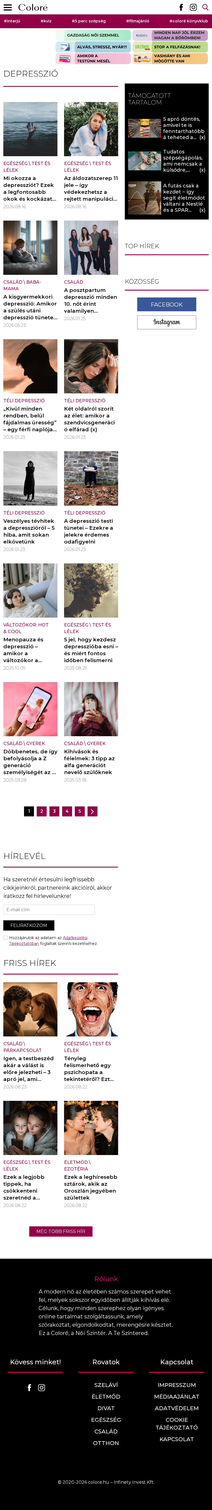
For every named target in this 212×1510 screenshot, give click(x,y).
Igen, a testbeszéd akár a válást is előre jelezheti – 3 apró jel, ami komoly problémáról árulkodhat (28, 1079)
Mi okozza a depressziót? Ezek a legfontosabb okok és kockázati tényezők (28, 192)
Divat (106, 1408)
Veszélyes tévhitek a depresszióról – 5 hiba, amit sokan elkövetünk (29, 531)
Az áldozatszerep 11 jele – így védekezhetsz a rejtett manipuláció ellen (91, 192)
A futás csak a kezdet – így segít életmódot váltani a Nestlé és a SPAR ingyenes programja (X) (184, 204)
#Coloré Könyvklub (188, 21)
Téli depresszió (24, 400)
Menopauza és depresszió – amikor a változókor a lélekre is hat (23, 653)
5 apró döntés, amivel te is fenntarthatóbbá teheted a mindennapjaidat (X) (184, 134)
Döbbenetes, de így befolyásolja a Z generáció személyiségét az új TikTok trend (30, 765)
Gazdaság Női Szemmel (93, 35)
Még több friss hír (60, 1231)
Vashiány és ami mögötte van (170, 58)
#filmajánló (137, 21)
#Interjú (12, 21)
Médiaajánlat (177, 1396)
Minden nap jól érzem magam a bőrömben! (170, 35)
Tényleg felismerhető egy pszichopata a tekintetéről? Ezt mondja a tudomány (87, 1075)
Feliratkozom (28, 925)
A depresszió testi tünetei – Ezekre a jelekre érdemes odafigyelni (88, 531)
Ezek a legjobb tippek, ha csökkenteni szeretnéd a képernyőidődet (25, 1191)
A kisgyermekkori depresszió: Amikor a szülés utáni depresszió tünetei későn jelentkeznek (30, 311)
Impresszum (177, 1385)
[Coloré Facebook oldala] (181, 7)
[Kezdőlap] (32, 7)
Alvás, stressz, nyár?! (93, 47)
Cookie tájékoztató (176, 1424)
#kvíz (46, 21)
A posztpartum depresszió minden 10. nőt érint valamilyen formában (90, 304)
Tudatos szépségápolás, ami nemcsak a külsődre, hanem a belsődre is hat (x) (183, 170)
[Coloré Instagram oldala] (193, 7)
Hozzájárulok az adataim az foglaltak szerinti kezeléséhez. (53, 940)
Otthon (106, 1443)
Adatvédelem (177, 1408)
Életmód (76, 1162)
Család (12, 282)
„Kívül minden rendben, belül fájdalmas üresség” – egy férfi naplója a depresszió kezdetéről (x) (30, 426)
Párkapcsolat (22, 1050)
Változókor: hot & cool (26, 628)
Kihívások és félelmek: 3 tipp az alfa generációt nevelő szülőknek (89, 761)
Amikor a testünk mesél (93, 58)
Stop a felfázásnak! (170, 47)
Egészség (15, 163)
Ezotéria (76, 1169)
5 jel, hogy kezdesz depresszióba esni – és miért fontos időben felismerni (91, 649)
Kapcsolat (177, 1439)
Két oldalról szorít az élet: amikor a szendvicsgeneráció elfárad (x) (89, 419)
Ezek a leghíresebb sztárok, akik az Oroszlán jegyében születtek (90, 1187)
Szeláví (106, 1385)
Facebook (167, 304)
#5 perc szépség (89, 21)
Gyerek (35, 743)
